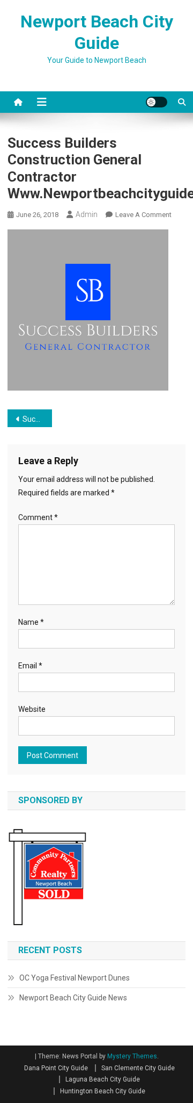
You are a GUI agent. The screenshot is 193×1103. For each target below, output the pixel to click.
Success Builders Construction (37, 419)
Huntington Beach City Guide (102, 1091)
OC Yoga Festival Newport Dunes (74, 978)
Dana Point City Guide (56, 1068)
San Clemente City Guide (138, 1068)
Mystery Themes (132, 1056)
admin (87, 214)
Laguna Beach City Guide (102, 1079)
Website (32, 709)
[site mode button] (156, 102)
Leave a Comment (143, 215)
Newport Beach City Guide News (73, 997)
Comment (38, 517)
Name (31, 622)
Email (30, 665)
